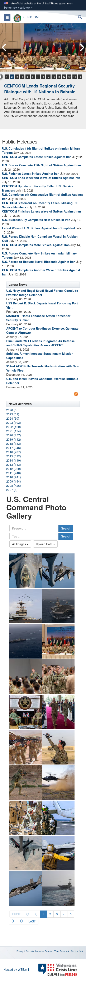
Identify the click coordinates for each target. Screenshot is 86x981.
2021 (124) (13, 431)
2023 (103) (13, 422)
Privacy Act (65, 951)
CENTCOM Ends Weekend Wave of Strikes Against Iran (41, 178)
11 (59, 76)
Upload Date (44, 544)
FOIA (56, 951)
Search (66, 528)
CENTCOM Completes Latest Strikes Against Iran (37, 157)
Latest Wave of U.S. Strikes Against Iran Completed (38, 228)
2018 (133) (13, 443)
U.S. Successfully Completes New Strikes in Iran (36, 220)
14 (74, 76)
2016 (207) (13, 452)
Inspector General (43, 951)
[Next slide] (82, 47)
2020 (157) (13, 435)
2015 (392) (13, 456)
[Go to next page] (13, 921)
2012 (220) (13, 469)
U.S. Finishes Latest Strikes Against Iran (30, 173)
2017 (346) (13, 448)
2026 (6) (12, 410)
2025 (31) (12, 414)
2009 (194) (13, 481)
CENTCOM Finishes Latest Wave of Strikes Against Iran (41, 211)
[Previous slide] (4, 47)
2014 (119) (13, 460)
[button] (19, 7)
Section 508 (77, 951)
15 (79, 76)
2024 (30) (12, 418)
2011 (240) (13, 473)
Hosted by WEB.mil (16, 969)
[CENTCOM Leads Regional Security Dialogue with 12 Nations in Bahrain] (43, 47)
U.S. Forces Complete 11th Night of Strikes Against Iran (41, 165)
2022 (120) (13, 427)
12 (64, 76)
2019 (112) (13, 439)
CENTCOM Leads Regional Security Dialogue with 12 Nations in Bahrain (40, 89)
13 (69, 76)
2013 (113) (13, 464)
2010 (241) (13, 477)
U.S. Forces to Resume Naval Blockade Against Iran (39, 262)
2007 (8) (12, 490)
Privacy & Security (25, 951)
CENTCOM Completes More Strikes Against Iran (36, 245)
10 (53, 76)
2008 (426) (13, 485)
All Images (19, 544)
